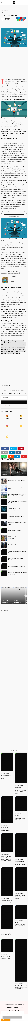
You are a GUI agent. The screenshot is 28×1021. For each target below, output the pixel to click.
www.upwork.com (19, 214)
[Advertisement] (14, 65)
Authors (9, 1007)
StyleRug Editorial (7, 19)
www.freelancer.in (9, 214)
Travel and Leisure (5, 10)
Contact (16, 1007)
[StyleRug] (14, 2)
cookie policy (8, 1013)
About (21, 1007)
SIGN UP (14, 402)
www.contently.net (14, 216)
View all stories (24, 585)
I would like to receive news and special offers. (15, 405)
